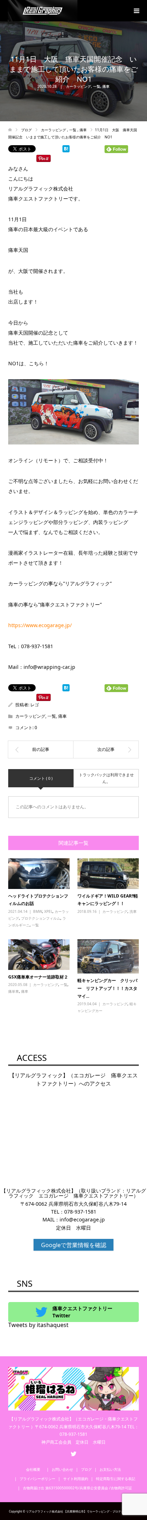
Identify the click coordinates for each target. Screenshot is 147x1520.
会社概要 (35, 1469)
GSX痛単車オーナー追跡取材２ (38, 977)
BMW (37, 911)
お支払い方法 (110, 1469)
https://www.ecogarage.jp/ (40, 625)
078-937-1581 (80, 1211)
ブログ (86, 1469)
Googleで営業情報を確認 (73, 1245)
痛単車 (13, 991)
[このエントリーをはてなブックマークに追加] (66, 148)
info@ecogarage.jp (82, 1219)
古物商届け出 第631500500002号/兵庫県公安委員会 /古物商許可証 (77, 1487)
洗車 (133, 911)
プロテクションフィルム (40, 918)
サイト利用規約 (75, 1478)
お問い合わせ (62, 1469)
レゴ (34, 705)
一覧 (96, 86)
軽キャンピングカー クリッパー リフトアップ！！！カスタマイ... (107, 988)
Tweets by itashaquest (38, 1325)
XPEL (48, 911)
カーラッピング (78, 86)
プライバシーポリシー (37, 1478)
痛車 (106, 86)
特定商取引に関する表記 (115, 1478)
